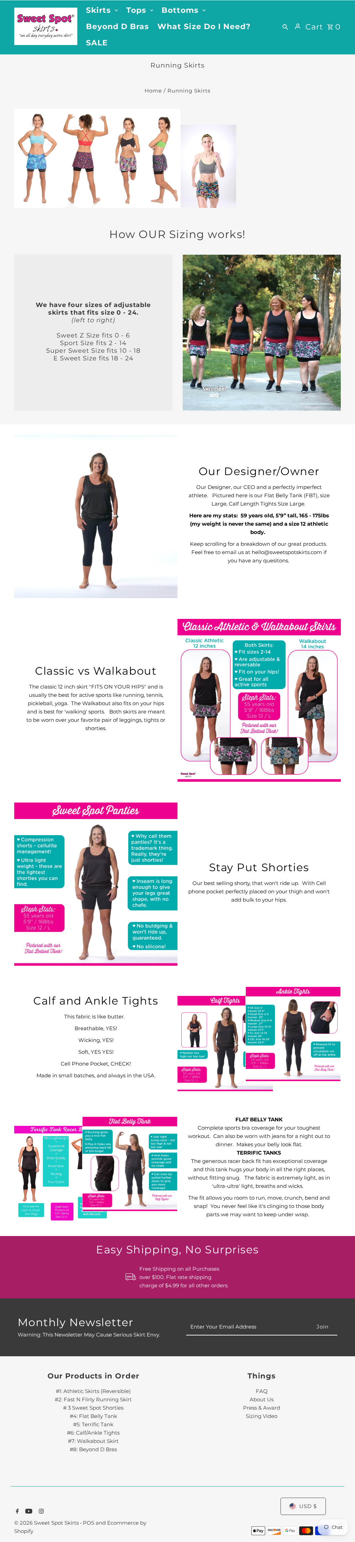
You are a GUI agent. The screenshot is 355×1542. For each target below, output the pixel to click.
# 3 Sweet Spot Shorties (93, 1407)
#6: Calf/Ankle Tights (93, 1432)
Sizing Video (261, 1416)
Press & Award (261, 1407)
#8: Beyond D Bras (93, 1449)
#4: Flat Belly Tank (93, 1416)
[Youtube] (28, 1512)
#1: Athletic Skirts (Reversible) (93, 1391)
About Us (262, 1399)
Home (153, 90)
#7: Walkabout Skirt (93, 1441)
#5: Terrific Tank (93, 1424)
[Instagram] (40, 1512)
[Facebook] (16, 1512)
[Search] (285, 26)
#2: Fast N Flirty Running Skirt (93, 1399)
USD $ (308, 1506)
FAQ (262, 1391)
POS (88, 1522)
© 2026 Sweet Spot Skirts (47, 1522)
